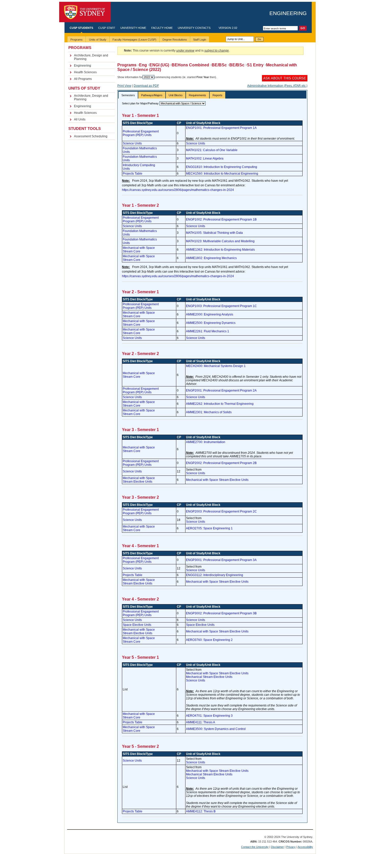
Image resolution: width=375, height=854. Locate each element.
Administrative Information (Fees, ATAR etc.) (277, 86)
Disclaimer (277, 846)
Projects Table (132, 173)
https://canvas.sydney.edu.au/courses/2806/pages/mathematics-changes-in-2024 (178, 190)
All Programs (83, 79)
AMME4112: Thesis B (201, 811)
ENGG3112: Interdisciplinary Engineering (214, 575)
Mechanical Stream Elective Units (209, 677)
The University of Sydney (85, 12)
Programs (126, 65)
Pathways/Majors (151, 95)
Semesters (128, 95)
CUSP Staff (106, 27)
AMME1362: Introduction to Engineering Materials (220, 249)
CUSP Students (81, 27)
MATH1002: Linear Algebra (204, 158)
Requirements (197, 95)
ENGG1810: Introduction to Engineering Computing (221, 167)
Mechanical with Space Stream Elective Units (139, 479)
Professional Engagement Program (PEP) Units (141, 133)
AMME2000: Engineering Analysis (209, 314)
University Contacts (194, 27)
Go (259, 39)
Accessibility (305, 846)
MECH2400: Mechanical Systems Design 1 (216, 366)
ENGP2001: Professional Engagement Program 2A (221, 390)
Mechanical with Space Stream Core (139, 249)
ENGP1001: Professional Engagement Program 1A (221, 128)
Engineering (288, 13)
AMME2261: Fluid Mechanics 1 (207, 331)
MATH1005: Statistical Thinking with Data (214, 233)
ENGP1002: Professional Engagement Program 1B (221, 219)
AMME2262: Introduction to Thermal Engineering (220, 404)
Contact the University (255, 846)
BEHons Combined (190, 65)
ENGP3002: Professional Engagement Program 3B (221, 613)
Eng (143, 65)
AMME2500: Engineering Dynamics (210, 323)
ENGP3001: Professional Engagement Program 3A (221, 560)
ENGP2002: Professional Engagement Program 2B (221, 463)
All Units (79, 119)
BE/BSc (219, 65)
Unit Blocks (176, 95)
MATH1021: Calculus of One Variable (212, 150)
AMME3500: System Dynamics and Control (216, 729)
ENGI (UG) (159, 65)
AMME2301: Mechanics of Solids (209, 412)
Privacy (291, 846)
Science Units (132, 143)
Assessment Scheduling (90, 136)
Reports (217, 95)
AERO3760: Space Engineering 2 (209, 640)
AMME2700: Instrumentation (205, 442)
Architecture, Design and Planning (91, 57)
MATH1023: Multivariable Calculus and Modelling (220, 241)
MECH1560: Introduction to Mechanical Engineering (222, 173)
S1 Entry (255, 65)
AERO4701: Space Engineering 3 (209, 715)
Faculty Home (162, 27)
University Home (133, 27)
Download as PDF (146, 86)
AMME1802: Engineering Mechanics (211, 258)
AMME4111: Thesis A (200, 722)
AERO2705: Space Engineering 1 (209, 528)
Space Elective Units (137, 625)
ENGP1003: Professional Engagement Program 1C (221, 306)
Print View (124, 86)
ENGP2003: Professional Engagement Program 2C (221, 511)
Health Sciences (85, 72)
